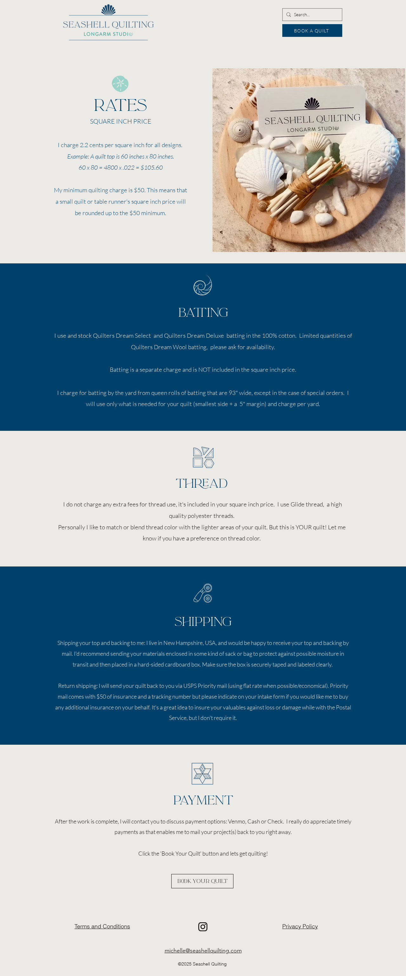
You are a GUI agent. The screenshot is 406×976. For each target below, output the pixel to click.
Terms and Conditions (102, 926)
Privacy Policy (300, 926)
